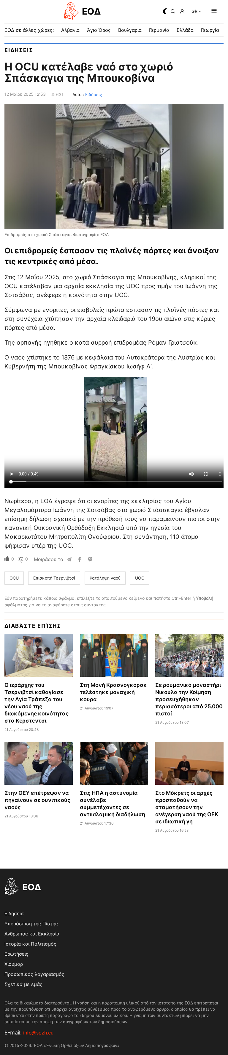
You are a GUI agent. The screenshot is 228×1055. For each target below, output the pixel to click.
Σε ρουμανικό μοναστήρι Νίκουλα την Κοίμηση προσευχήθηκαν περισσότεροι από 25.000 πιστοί (189, 699)
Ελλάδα (185, 30)
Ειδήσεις (93, 94)
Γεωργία (210, 30)
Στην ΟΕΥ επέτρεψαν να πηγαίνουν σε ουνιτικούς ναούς (37, 800)
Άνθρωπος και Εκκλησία (31, 934)
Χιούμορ (13, 964)
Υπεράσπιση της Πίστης (31, 924)
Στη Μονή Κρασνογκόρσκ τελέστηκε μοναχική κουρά (113, 692)
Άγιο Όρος (99, 30)
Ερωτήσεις (16, 954)
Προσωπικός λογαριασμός (34, 974)
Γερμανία (159, 30)
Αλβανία (70, 30)
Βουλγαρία (130, 30)
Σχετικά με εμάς (23, 984)
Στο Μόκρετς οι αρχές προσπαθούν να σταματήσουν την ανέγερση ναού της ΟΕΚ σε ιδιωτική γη (186, 807)
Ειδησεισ (18, 50)
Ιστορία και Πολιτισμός (30, 944)
